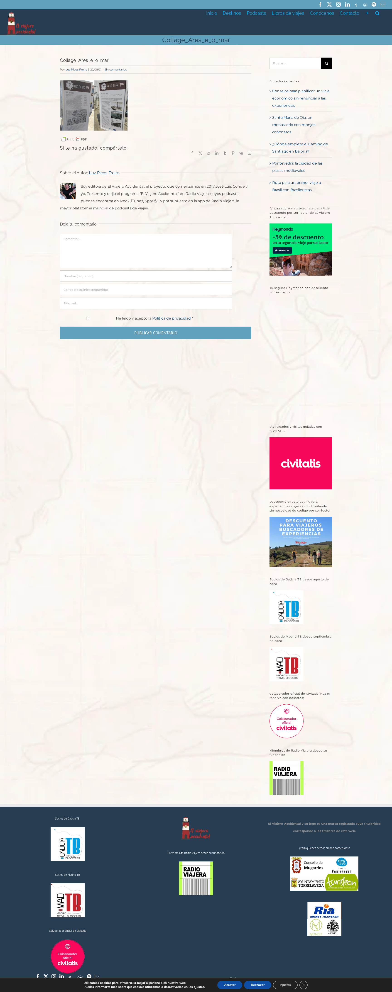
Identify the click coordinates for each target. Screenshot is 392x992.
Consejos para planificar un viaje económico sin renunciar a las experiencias (301, 98)
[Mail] (97, 976)
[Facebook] (38, 976)
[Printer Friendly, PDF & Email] (74, 139)
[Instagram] (53, 976)
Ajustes (285, 985)
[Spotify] (89, 976)
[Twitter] (46, 976)
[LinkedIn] (61, 976)
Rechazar (258, 985)
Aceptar (229, 985)
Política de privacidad (172, 318)
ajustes (199, 987)
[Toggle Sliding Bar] (367, 12)
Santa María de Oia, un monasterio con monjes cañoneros (293, 124)
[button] (377, 12)
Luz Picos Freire (76, 69)
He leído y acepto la (154, 318)
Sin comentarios (116, 69)
